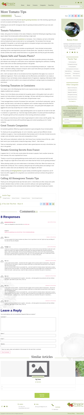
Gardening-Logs (77, 71)
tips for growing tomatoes (29, 20)
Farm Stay (51, 5)
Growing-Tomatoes (6, 198)
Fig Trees (38, 379)
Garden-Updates (68, 75)
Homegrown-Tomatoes (25, 198)
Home (22, 5)
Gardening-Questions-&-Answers (72, 68)
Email (2, 338)
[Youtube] (78, 2)
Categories (43, 5)
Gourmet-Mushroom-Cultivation (72, 78)
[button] (70, 16)
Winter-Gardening (76, 75)
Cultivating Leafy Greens (72, 90)
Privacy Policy (71, 413)
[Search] (81, 6)
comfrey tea (26, 224)
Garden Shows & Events (72, 99)
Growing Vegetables (6, 15)
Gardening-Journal (76, 73)
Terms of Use (80, 413)
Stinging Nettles (17, 171)
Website (3, 343)
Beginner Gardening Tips (72, 87)
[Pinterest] (81, 2)
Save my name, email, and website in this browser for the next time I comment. (21, 349)
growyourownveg (9, 222)
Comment (3, 316)
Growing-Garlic (68, 73)
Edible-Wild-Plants (68, 71)
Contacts (35, 5)
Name (2, 333)
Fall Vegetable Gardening (72, 64)
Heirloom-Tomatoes (15, 198)
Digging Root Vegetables (72, 92)
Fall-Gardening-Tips (72, 62)
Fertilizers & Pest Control (72, 96)
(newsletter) (21, 39)
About (28, 5)
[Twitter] (67, 52)
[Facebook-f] (76, 2)
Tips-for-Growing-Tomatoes (37, 198)
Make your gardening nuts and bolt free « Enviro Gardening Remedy (19, 232)
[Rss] (77, 52)
